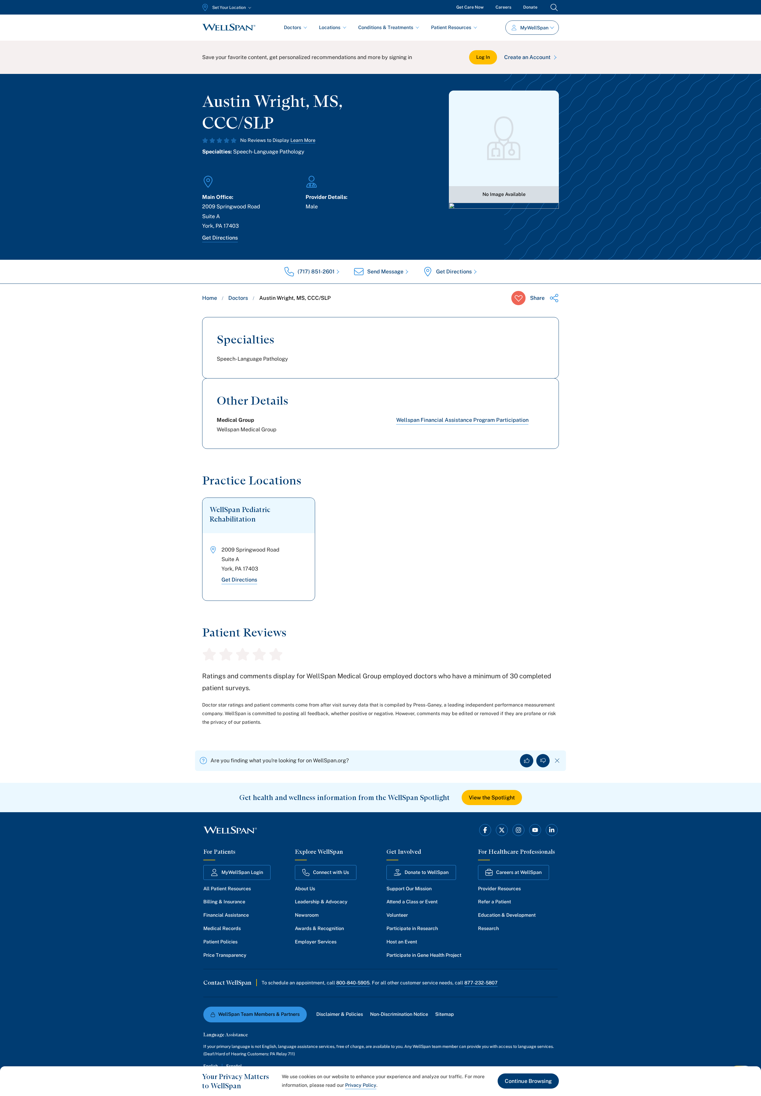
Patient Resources (451, 27)
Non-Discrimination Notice (399, 1014)
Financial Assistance (226, 915)
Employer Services (316, 942)
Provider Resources (499, 888)
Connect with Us (331, 872)
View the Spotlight (492, 797)
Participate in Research (412, 928)
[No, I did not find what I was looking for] (543, 760)
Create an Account (527, 57)
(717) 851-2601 (316, 271)
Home (209, 298)
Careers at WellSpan (519, 872)
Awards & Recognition (319, 928)
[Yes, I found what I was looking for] (526, 760)
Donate (530, 7)
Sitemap (444, 1014)
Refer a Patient (494, 902)
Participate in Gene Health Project (423, 955)
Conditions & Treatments (385, 27)
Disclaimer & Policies (339, 1014)
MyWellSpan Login (242, 872)
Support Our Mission (409, 888)
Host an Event (401, 942)
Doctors (292, 27)
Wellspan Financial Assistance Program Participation (462, 420)
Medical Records (222, 928)
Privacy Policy (360, 1085)
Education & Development (507, 915)
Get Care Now (470, 7)
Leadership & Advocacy (321, 902)
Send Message (385, 271)
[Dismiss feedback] (557, 761)
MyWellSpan (534, 28)
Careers (503, 7)
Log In (483, 57)
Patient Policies (220, 942)
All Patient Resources (227, 888)
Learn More (302, 140)
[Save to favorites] (518, 298)
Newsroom (307, 915)
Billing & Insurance (224, 902)
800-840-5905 (353, 983)
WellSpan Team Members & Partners (259, 1014)
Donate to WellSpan (427, 872)
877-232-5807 (481, 983)
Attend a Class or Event (412, 902)
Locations (329, 27)
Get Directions (220, 238)
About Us (305, 888)
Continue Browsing (528, 1081)
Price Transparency (224, 955)
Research (488, 928)
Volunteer (397, 915)
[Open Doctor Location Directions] (504, 219)
